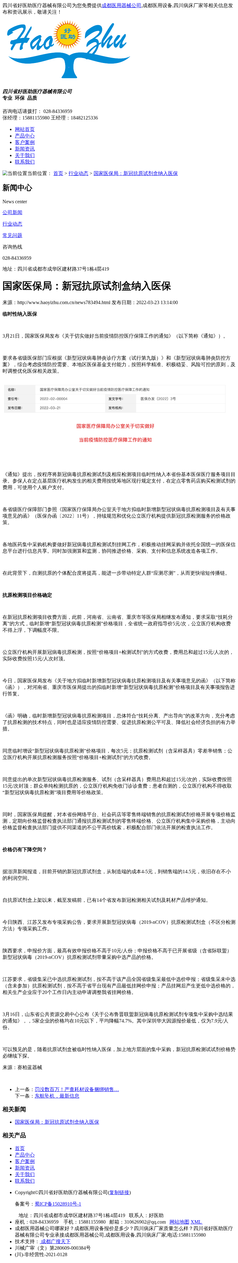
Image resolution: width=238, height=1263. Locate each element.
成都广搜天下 (55, 1241)
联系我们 (25, 161)
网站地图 (179, 1222)
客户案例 (25, 142)
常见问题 (12, 235)
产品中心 (25, 135)
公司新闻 (12, 212)
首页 (58, 173)
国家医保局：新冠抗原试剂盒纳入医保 (136, 173)
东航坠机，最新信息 (57, 1096)
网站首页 (25, 129)
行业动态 (78, 173)
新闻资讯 (25, 148)
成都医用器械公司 (121, 5)
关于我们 (25, 155)
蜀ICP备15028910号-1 (58, 1204)
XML (197, 1222)
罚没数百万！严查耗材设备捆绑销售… (77, 1089)
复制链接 (119, 1192)
